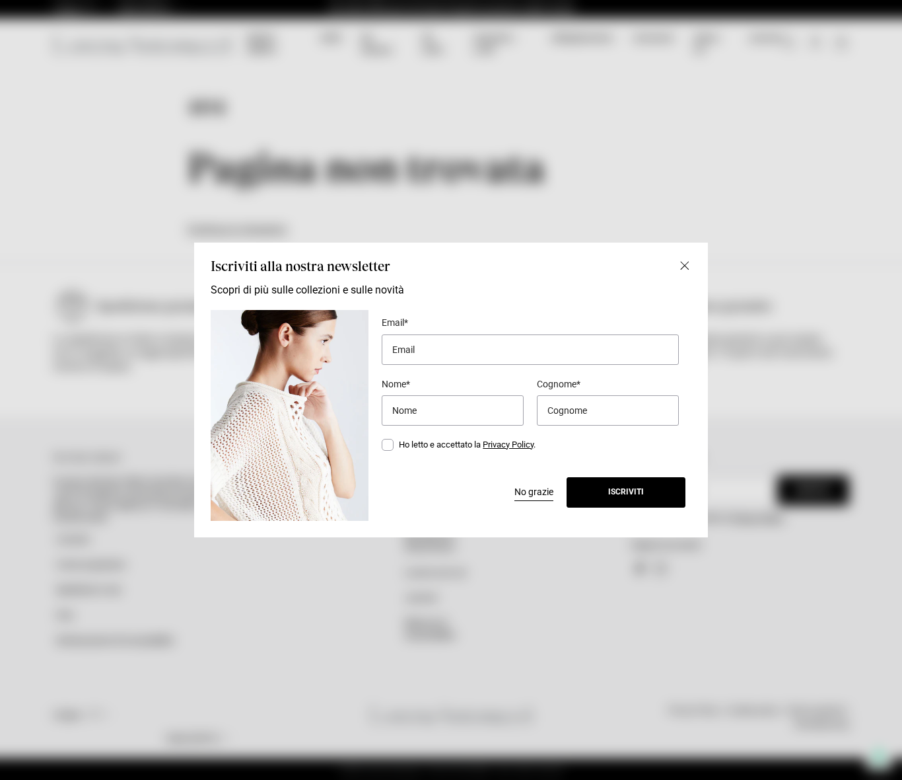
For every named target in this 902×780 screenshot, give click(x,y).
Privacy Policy (508, 444)
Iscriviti (626, 491)
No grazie (533, 492)
